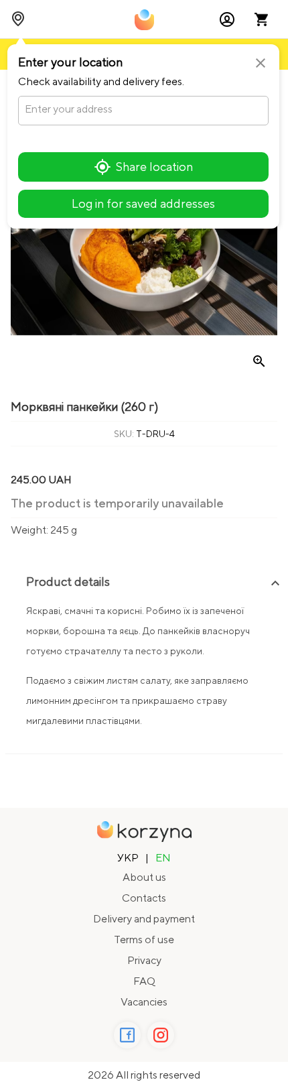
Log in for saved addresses (143, 203)
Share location (154, 167)
